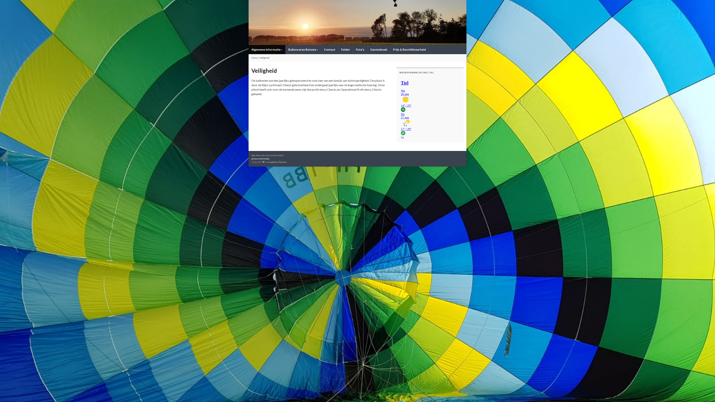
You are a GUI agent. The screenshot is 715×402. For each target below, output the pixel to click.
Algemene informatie (266, 49)
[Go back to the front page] (357, 22)
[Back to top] (706, 393)
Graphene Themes (277, 162)
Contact (329, 49)
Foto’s (360, 49)
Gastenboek (378, 49)
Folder (345, 49)
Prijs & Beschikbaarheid (409, 49)
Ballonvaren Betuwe (302, 49)
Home (254, 57)
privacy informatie (260, 158)
